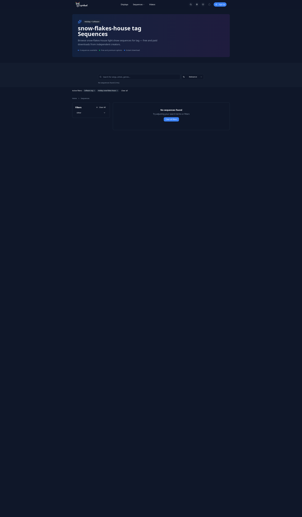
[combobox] (192, 77)
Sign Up (222, 4)
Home (74, 98)
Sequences (138, 4)
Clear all (124, 90)
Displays (124, 4)
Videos (152, 4)
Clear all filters (171, 119)
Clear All (102, 107)
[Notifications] (209, 4)
